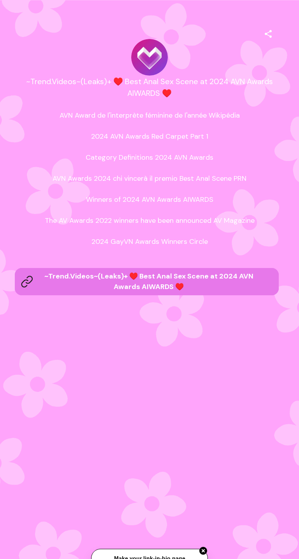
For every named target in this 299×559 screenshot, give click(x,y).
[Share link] (268, 33)
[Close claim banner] (203, 551)
